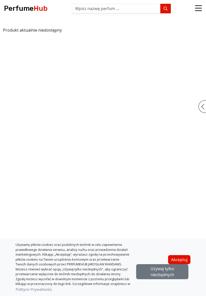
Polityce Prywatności (34, 289)
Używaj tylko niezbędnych (162, 271)
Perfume (25, 8)
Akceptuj (179, 259)
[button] (198, 8)
